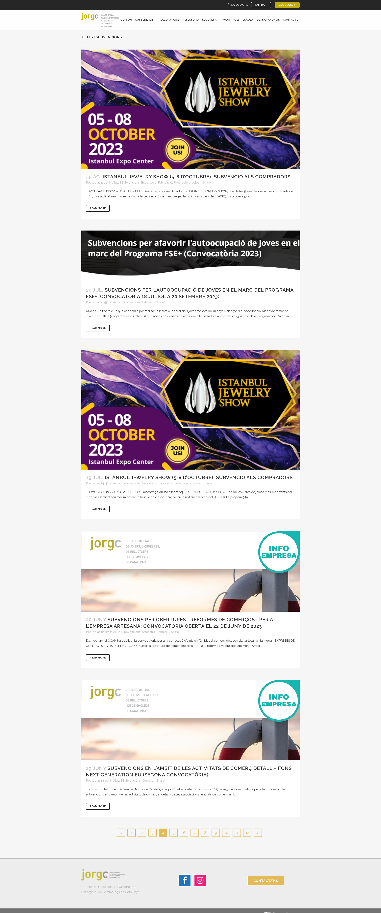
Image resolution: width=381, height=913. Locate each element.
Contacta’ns (265, 881)
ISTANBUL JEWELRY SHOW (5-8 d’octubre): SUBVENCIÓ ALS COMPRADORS (197, 177)
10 (226, 833)
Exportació (149, 182)
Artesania (148, 632)
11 (236, 833)
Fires (177, 182)
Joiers (186, 182)
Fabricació (165, 182)
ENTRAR (261, 4)
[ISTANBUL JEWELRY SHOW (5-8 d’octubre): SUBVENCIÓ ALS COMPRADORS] (190, 109)
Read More (98, 208)
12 (247, 833)
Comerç (161, 632)
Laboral (147, 302)
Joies (195, 182)
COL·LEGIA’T (287, 4)
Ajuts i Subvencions (126, 182)
